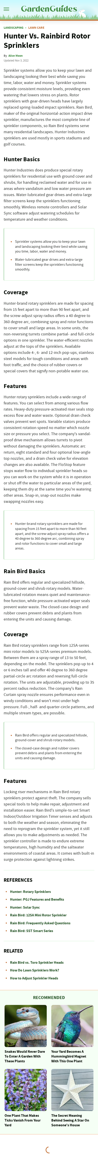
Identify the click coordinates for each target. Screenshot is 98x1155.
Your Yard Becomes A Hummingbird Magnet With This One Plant (68, 1056)
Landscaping (13, 27)
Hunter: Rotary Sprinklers (30, 891)
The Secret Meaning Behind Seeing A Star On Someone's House (70, 1120)
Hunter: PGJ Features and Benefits (37, 899)
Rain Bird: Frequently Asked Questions (40, 923)
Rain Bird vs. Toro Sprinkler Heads (37, 962)
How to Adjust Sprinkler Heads (34, 978)
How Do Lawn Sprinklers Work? (34, 970)
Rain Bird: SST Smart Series (31, 931)
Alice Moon (15, 56)
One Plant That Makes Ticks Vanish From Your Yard (23, 1120)
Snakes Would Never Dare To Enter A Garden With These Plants (25, 1056)
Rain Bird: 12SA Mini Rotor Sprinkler (38, 915)
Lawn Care (36, 27)
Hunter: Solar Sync (25, 907)
